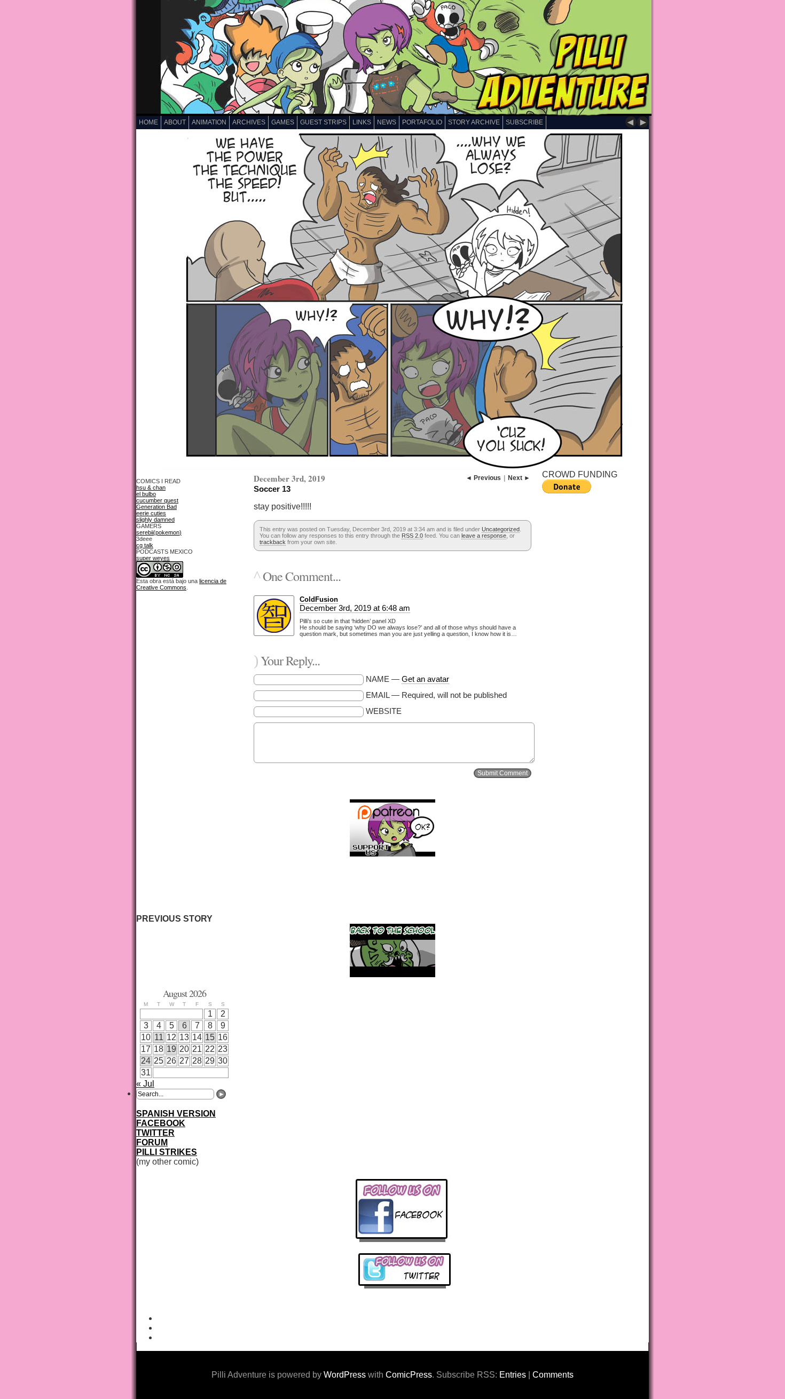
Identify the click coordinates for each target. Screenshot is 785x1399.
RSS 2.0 (412, 535)
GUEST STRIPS (323, 122)
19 (171, 1049)
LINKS (361, 122)
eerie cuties (151, 513)
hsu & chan (151, 487)
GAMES (282, 122)
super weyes (153, 558)
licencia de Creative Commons (181, 584)
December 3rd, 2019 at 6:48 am (355, 607)
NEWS (386, 122)
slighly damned (155, 519)
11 (158, 1037)
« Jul (145, 1083)
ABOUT (175, 122)
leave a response (483, 535)
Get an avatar (425, 678)
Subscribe (524, 122)
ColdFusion (319, 599)
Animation (209, 122)
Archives (248, 122)
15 (210, 1037)
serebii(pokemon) (159, 532)
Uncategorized (501, 529)
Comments (553, 1374)
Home (148, 122)
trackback (273, 542)
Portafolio (422, 122)
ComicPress (409, 1374)
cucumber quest (157, 500)
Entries (512, 1374)
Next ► (519, 478)
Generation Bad (156, 507)
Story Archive (474, 122)
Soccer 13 (272, 488)
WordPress (345, 1374)
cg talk (144, 545)
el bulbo (146, 494)
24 (146, 1060)
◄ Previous (483, 478)
